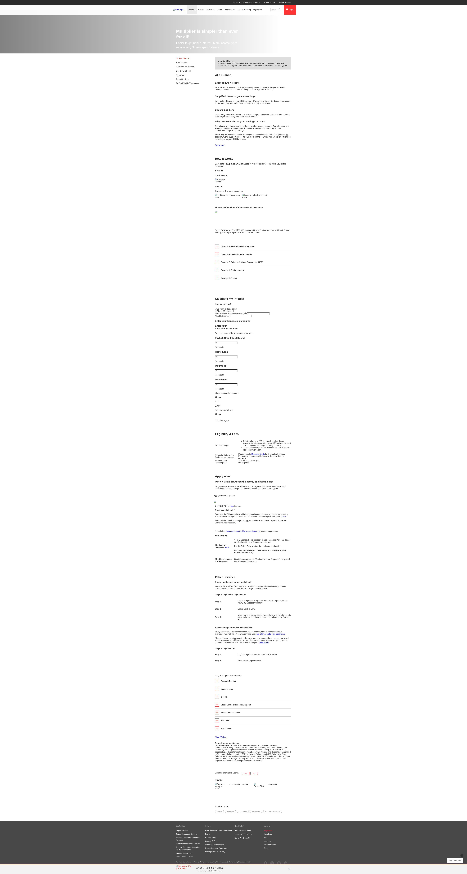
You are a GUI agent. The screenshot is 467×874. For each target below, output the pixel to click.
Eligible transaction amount (226, 393)
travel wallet (264, 642)
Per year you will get (224, 410)
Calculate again (222, 420)
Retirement (256, 811)
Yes (246, 773)
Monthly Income (222, 316)
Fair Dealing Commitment (216, 862)
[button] (289, 867)
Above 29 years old (225, 311)
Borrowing (243, 811)
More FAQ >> (220, 737)
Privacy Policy (198, 862)
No (254, 773)
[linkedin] (285, 863)
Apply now (219, 145)
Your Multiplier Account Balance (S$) (231, 313)
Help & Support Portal (242, 830)
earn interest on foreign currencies (270, 634)
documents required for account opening (242, 531)
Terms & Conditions (183, 862)
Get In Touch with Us (242, 838)
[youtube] (279, 863)
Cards (219, 811)
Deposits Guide (258, 454)
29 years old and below (227, 309)
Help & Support (285, 2)
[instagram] (272, 863)
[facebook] (265, 863)
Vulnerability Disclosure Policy (240, 862)
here (232, 506)
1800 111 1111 (246, 834)
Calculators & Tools (272, 811)
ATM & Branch (269, 2)
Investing (230, 811)
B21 (217, 402)
